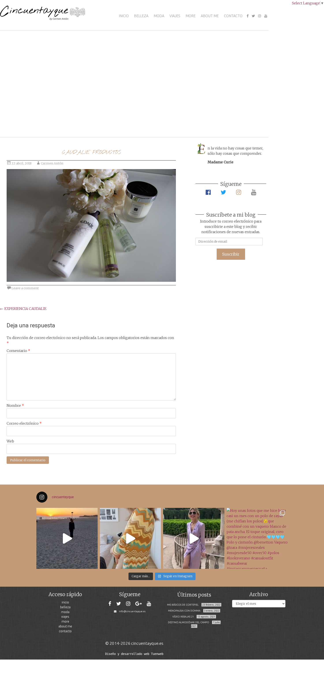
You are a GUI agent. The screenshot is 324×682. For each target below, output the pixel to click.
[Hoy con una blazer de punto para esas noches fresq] (130, 538)
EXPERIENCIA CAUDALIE (23, 308)
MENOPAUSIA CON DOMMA (184, 610)
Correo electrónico (24, 423)
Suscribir (230, 254)
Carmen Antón (52, 163)
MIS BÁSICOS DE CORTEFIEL (183, 604)
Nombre (15, 405)
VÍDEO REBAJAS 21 (183, 616)
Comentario (18, 350)
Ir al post (23, 120)
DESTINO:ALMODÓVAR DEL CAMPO (188, 622)
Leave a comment (25, 288)
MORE (191, 16)
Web (10, 441)
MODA (159, 16)
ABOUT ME (210, 16)
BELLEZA (141, 16)
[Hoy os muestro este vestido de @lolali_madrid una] (193, 538)
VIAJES (174, 16)
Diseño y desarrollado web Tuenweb (134, 654)
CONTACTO (233, 16)
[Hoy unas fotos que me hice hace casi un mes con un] (257, 538)
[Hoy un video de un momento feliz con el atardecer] (67, 538)
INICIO (124, 16)
